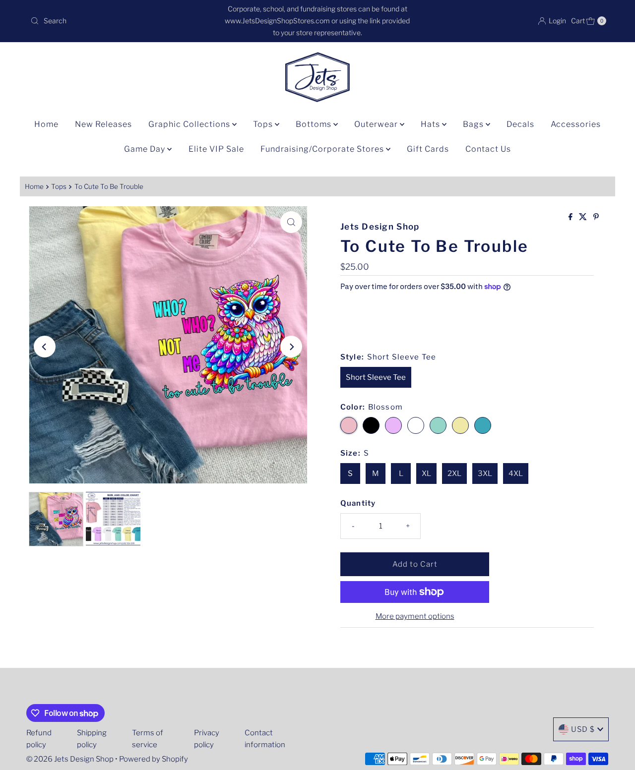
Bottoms (314, 124)
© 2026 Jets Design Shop (70, 759)
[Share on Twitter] (583, 217)
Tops (264, 124)
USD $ (583, 729)
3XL (485, 473)
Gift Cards (428, 149)
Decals (520, 124)
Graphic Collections (190, 124)
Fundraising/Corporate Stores (323, 149)
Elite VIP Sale (216, 149)
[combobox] (120, 21)
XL (426, 473)
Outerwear (377, 124)
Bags (474, 124)
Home (46, 124)
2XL (454, 473)
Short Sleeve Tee (376, 377)
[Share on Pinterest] (596, 217)
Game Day (145, 149)
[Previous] (45, 346)
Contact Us (488, 149)
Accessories (576, 124)
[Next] (291, 346)
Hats (431, 124)
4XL (515, 473)
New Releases (103, 124)
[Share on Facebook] (571, 217)
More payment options (415, 616)
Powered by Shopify (153, 759)
